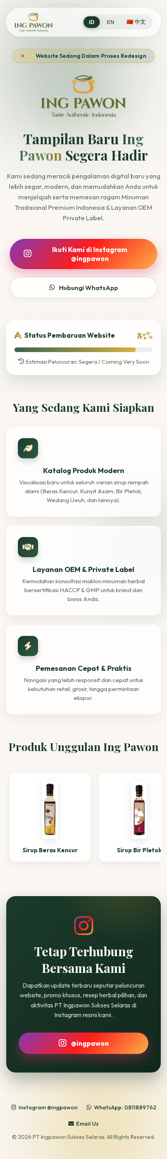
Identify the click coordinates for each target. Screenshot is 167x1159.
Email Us (87, 1123)
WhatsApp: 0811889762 (125, 1107)
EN (110, 22)
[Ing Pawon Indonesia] (33, 22)
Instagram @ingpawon (48, 1107)
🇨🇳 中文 (136, 22)
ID (91, 22)
